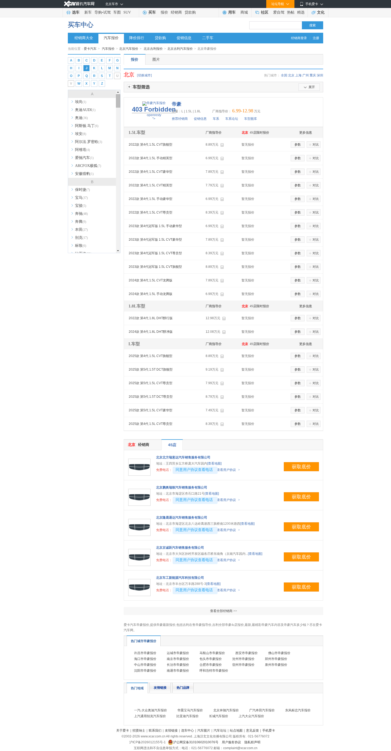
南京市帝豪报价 (178, 659)
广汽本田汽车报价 (262, 710)
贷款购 (190, 12)
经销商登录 (299, 38)
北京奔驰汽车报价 (226, 710)
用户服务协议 (232, 742)
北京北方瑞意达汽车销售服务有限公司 (183, 457)
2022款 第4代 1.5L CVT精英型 (150, 185)
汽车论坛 (220, 730)
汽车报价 (111, 38)
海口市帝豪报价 (145, 659)
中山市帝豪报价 (145, 665)
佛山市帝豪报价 (279, 653)
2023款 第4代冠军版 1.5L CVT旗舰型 (155, 267)
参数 (297, 144)
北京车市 (111, 4)
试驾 (107, 12)
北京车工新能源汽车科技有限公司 (180, 578)
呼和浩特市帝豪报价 (213, 670)
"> (154, 113)
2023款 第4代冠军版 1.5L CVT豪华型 (155, 239)
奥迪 (81, 118)
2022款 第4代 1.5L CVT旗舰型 (150, 144)
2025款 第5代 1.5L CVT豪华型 (150, 410)
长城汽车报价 (218, 716)
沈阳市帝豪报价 (145, 670)
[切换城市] (144, 75)
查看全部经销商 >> (223, 611)
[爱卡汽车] (79, 4)
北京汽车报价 (128, 49)
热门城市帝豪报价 (143, 641)
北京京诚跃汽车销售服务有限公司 (180, 547)
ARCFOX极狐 (88, 166)
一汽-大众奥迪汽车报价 (150, 710)
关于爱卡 (122, 730)
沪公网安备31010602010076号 (196, 742)
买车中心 (80, 24)
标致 (80, 246)
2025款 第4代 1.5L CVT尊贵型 (150, 424)
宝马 (81, 198)
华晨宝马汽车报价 (190, 710)
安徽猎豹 (84, 174)
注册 (316, 38)
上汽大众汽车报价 (251, 716)
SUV (127, 12)
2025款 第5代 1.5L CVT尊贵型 (150, 383)
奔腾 (80, 222)
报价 (164, 12)
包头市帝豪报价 (210, 659)
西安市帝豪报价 (246, 653)
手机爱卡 (268, 730)
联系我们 (155, 730)
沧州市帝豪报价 (243, 659)
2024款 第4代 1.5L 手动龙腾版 (150, 294)
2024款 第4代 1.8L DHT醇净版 (151, 332)
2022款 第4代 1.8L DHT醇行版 (151, 318)
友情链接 (160, 688)
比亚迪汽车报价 (187, 716)
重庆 (313, 75)
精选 (301, 12)
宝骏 (80, 206)
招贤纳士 (138, 730)
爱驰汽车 (84, 158)
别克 (81, 238)
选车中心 (187, 730)
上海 (298, 75)
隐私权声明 (252, 742)
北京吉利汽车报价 (180, 49)
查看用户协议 (228, 470)
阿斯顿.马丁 (86, 126)
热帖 (290, 12)
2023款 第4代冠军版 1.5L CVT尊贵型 (155, 253)
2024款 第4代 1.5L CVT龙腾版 (150, 280)
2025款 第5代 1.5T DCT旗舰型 (151, 369)
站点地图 (236, 730)
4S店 (172, 445)
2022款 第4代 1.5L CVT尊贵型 (150, 212)
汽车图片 (203, 730)
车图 (117, 12)
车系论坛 (231, 119)
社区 (264, 12)
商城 (244, 12)
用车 (232, 12)
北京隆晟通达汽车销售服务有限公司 (181, 517)
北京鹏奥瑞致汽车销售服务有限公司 (181, 487)
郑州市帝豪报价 (276, 659)
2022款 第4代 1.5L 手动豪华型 (150, 199)
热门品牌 (183, 688)
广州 (305, 75)
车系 (216, 119)
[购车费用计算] (222, 145)
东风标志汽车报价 (298, 710)
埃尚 (80, 102)
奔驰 (81, 214)
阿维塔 (82, 150)
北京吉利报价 (153, 49)
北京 (291, 75)
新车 (88, 12)
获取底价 (301, 466)
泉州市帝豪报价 (276, 665)
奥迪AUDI (85, 110)
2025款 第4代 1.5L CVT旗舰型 (150, 356)
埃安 (80, 134)
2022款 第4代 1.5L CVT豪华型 (150, 172)
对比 (316, 144)
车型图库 (250, 119)
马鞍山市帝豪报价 (212, 653)
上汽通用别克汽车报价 (150, 716)
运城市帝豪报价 (178, 653)
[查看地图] (214, 463)
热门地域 (137, 688)
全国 (284, 75)
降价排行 (136, 38)
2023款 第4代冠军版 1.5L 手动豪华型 (155, 226)
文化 (321, 12)
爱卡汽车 (90, 49)
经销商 (176, 12)
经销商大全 (83, 38)
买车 (152, 12)
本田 (81, 230)
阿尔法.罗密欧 (88, 142)
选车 (76, 12)
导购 (98, 12)
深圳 (320, 75)
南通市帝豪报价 (178, 670)
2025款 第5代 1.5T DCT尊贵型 (151, 397)
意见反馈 (252, 730)
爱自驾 (278, 12)
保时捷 (82, 190)
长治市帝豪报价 (178, 665)
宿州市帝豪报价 (243, 665)
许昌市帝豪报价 (145, 653)
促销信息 (184, 38)
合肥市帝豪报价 (210, 665)
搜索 (312, 25)
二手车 (207, 38)
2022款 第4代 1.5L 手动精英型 (150, 158)
